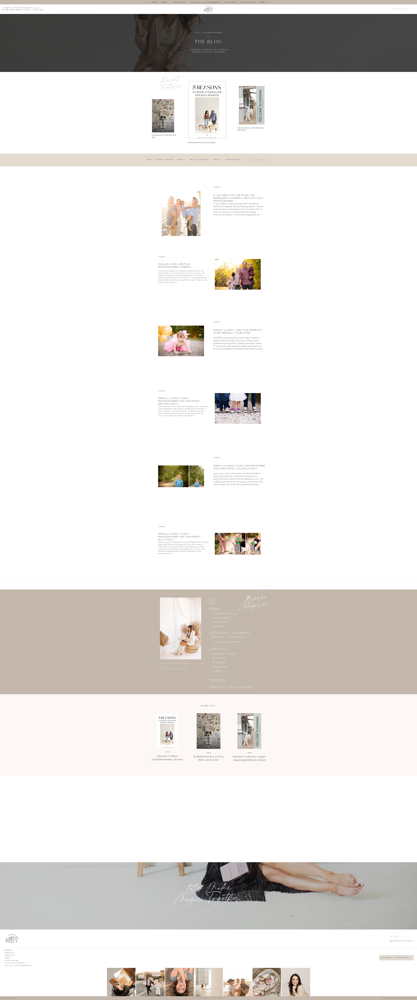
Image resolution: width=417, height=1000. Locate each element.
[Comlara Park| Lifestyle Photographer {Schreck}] (160, 289)
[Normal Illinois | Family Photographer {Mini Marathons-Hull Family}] (160, 560)
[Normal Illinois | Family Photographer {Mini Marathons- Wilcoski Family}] (216, 490)
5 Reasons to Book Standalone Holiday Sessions (201, 142)
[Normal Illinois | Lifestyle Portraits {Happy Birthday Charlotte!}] (216, 355)
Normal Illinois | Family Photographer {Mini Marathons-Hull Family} (179, 537)
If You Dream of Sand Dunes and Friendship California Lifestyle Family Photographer (238, 198)
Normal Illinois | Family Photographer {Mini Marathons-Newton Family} (179, 401)
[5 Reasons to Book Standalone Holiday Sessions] (167, 731)
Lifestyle (216, 187)
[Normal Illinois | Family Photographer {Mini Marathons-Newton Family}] (160, 424)
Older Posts (266, 586)
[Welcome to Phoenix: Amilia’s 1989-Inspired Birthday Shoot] (249, 731)
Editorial (209, 752)
